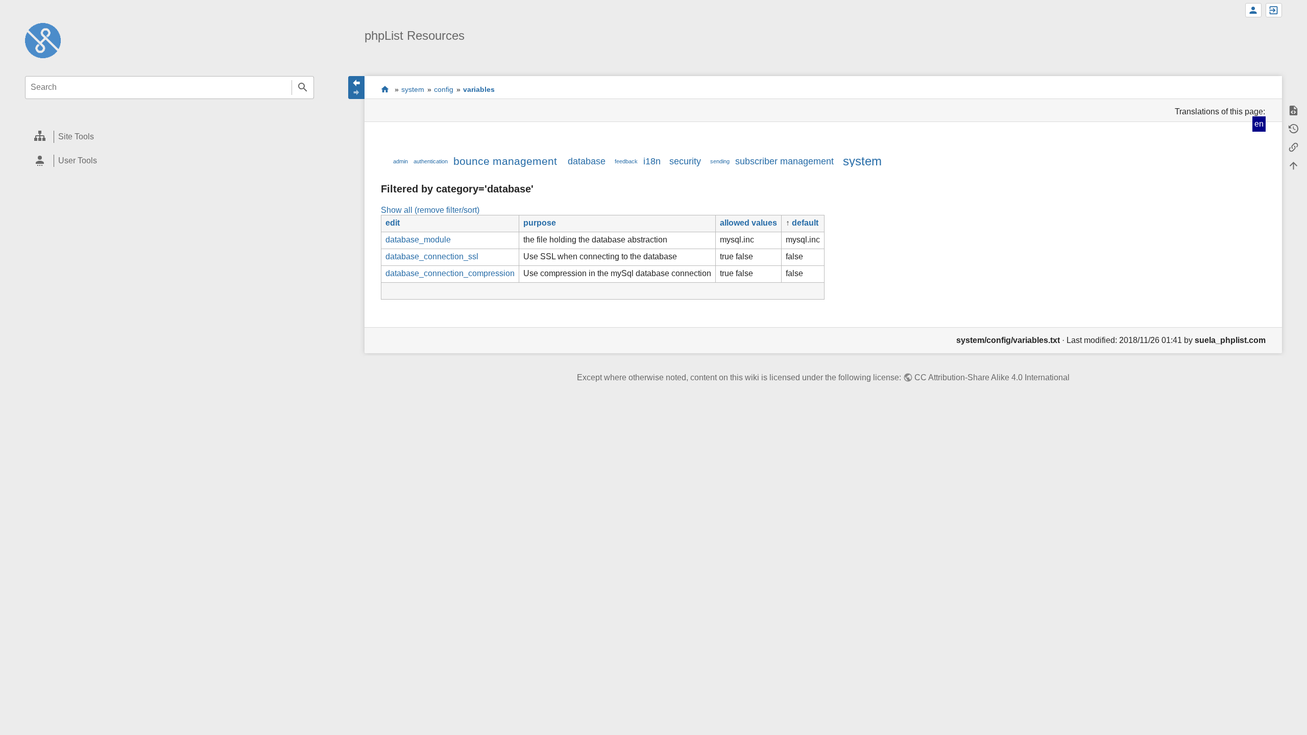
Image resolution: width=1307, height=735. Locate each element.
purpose (539, 222)
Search (303, 88)
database (587, 161)
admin (400, 161)
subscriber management (784, 161)
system (412, 89)
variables (479, 89)
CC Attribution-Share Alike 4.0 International (992, 377)
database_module (418, 239)
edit (392, 222)
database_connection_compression (450, 273)
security (685, 161)
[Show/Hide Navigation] (356, 87)
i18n (652, 161)
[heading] (169, 137)
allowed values (748, 222)
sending (720, 161)
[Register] (1253, 10)
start (385, 89)
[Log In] (1274, 10)
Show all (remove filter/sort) (430, 210)
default (805, 222)
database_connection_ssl (431, 256)
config (443, 89)
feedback (626, 161)
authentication (431, 161)
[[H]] (43, 40)
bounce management (505, 161)
